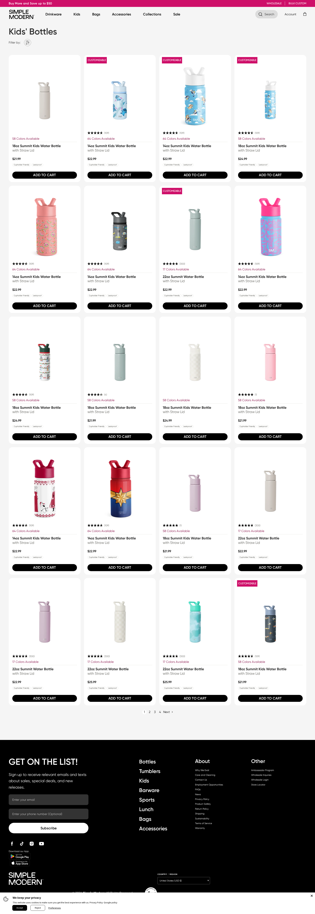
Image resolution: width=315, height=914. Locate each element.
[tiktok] (22, 843)
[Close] (311, 895)
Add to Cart (44, 175)
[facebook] (12, 843)
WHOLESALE (274, 3)
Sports (147, 800)
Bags (96, 14)
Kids (77, 14)
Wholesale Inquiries (261, 775)
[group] (44, 118)
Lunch (146, 809)
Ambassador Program (262, 770)
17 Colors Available (176, 269)
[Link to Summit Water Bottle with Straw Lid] (195, 222)
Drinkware (53, 14)
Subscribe (49, 828)
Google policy (110, 902)
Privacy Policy (202, 799)
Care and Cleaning (205, 775)
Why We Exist (202, 770)
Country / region (168, 874)
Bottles (147, 762)
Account (290, 14)
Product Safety (203, 804)
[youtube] (41, 843)
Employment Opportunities (209, 784)
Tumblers (149, 771)
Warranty (200, 828)
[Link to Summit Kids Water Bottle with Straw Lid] (44, 91)
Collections (152, 14)
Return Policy (202, 808)
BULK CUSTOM (297, 3)
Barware (149, 790)
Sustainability (202, 818)
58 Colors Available (25, 138)
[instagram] (31, 843)
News (198, 794)
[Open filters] (27, 42)
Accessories (121, 14)
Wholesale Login (260, 779)
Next (166, 712)
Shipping (199, 813)
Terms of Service (203, 823)
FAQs (197, 789)
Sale (176, 14)
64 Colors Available (101, 138)
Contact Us (201, 779)
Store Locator (258, 784)
